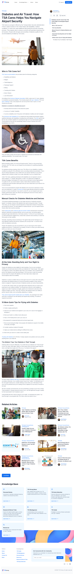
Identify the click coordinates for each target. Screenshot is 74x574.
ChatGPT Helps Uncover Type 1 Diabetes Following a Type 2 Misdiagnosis (29, 430)
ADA (37, 118)
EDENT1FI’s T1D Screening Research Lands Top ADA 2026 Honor (28, 444)
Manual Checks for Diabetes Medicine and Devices (61, 31)
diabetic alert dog (14, 379)
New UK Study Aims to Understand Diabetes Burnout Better (63, 444)
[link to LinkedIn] (57, 15)
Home (16, 2)
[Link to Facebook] (70, 564)
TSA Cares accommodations (9, 74)
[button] (23, 1)
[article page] (11, 413)
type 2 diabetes (5, 101)
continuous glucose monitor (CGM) (21, 210)
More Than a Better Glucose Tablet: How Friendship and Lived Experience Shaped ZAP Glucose (64, 413)
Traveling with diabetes (7, 336)
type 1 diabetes (35, 100)
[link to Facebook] (54, 15)
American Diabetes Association (17, 98)
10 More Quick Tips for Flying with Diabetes (62, 37)
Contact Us (68, 2)
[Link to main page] (5, 2)
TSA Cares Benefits (56, 27)
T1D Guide (24, 408)
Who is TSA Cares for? (57, 25)
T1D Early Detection (30, 440)
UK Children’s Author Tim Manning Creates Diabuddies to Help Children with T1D (64, 429)
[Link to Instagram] (64, 564)
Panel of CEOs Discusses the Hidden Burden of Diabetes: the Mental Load (64, 459)
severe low (20, 189)
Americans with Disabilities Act (11, 116)
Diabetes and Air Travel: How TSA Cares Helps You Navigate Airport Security (60, 21)
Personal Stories (65, 408)
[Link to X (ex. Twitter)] (67, 564)
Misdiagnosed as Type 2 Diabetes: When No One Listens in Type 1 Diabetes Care (28, 463)
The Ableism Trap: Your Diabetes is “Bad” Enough (62, 39)
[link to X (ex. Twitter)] (51, 15)
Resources (19, 557)
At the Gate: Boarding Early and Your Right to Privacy (61, 34)
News (36, 2)
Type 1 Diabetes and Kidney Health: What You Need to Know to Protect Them (29, 411)
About (31, 2)
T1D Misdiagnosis (25, 426)
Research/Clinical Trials (22, 559)
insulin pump (8, 210)
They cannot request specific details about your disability (15, 294)
